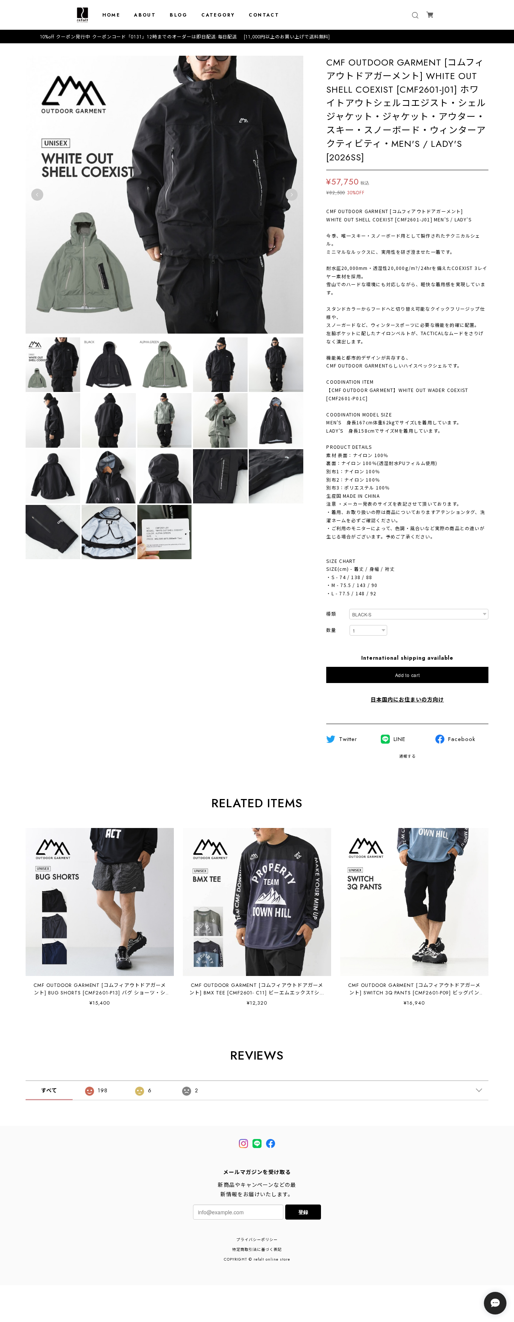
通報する (407, 756)
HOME (111, 15)
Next (292, 195)
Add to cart (407, 675)
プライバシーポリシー (257, 1240)
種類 (331, 614)
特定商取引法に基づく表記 (257, 1249)
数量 (331, 630)
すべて (49, 1090)
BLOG (178, 15)
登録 (303, 1211)
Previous (37, 195)
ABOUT (145, 15)
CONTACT (264, 15)
